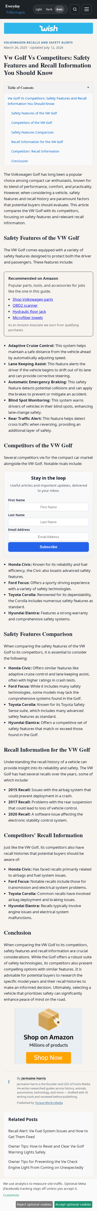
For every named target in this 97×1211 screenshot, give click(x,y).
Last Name (16, 515)
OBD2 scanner (25, 305)
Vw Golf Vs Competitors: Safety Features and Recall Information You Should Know (47, 101)
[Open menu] (87, 9)
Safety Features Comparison (32, 132)
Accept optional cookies (73, 1204)
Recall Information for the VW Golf (37, 142)
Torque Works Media (49, 1103)
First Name (16, 500)
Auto (59, 9)
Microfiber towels (28, 317)
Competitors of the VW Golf (31, 122)
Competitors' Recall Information (35, 151)
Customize (11, 1195)
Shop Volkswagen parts (33, 299)
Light (39, 9)
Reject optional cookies (34, 1204)
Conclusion (19, 161)
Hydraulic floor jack (29, 311)
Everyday (15, 9)
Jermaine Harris (33, 1078)
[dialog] (48, 1195)
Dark (49, 9)
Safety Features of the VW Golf (34, 113)
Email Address (19, 529)
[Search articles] (75, 9)
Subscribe (48, 547)
